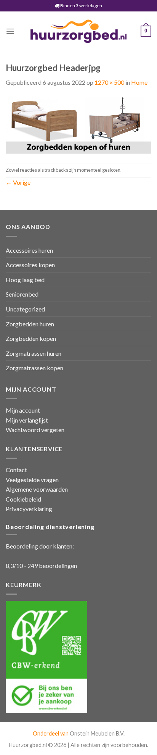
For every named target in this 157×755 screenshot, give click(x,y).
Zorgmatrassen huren (33, 353)
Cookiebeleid (23, 499)
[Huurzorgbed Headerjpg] (78, 124)
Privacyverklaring (29, 508)
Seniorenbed (22, 294)
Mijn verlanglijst (27, 420)
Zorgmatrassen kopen (34, 367)
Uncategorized (25, 309)
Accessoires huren (29, 250)
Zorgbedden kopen (31, 338)
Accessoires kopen (30, 264)
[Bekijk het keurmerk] (46, 656)
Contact (16, 469)
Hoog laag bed (25, 279)
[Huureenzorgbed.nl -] (78, 31)
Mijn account (23, 410)
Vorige (18, 182)
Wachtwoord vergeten (35, 429)
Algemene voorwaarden (37, 489)
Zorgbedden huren (30, 323)
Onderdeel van (51, 733)
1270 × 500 (109, 82)
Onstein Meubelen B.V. (97, 733)
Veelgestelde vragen (32, 479)
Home (139, 82)
